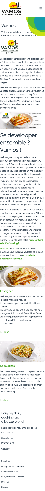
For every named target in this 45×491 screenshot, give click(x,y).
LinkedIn (4, 487)
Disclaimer (5, 461)
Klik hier (4, 332)
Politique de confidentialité (12, 467)
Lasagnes (6, 291)
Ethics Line (5, 482)
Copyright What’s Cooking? (13, 477)
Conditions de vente (9, 472)
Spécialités (7, 366)
